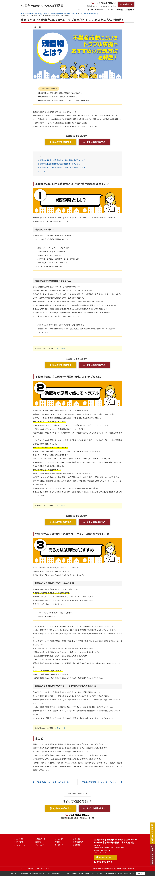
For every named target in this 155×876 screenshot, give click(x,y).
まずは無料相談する (95, 141)
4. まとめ (41, 171)
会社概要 (120, 10)
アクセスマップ (20, 845)
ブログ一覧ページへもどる (77, 793)
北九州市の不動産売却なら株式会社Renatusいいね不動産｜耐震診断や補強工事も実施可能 (117, 841)
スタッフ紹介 (109, 10)
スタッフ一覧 (60, 348)
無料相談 (58, 842)
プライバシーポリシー (43, 869)
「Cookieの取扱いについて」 (112, 873)
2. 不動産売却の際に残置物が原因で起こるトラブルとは (59, 164)
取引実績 (77, 845)
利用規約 (30, 869)
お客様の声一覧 (40, 839)
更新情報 (38, 842)
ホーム (80, 10)
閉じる (140, 873)
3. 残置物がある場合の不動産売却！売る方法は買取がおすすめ (61, 167)
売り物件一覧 (59, 845)
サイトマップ (39, 845)
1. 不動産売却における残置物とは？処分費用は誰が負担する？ (61, 160)
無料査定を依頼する (61, 141)
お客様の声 (99, 10)
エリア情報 (19, 842)
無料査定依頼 (129, 10)
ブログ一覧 (89, 10)
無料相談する (127, 4)
